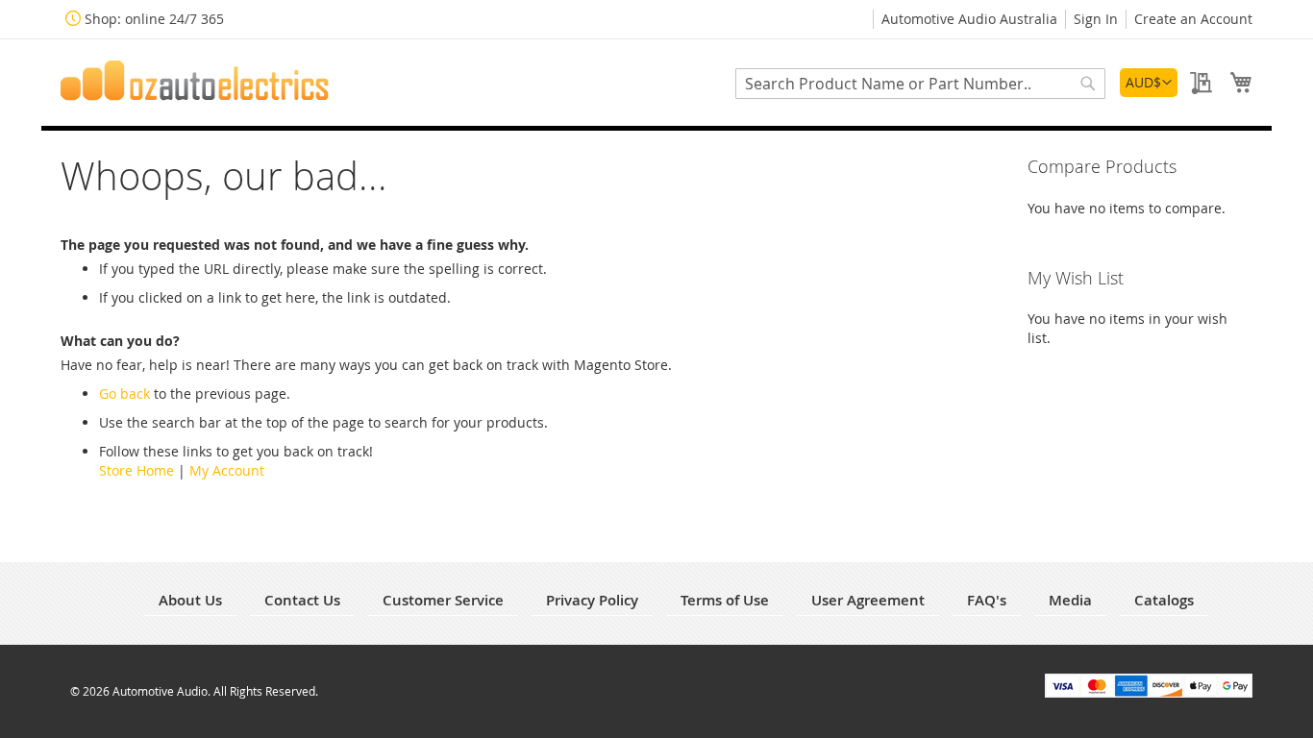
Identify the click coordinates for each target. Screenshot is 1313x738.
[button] (1148, 82)
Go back (124, 393)
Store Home (136, 470)
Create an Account (1193, 19)
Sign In (1096, 19)
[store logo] (195, 81)
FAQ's (986, 600)
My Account (226, 470)
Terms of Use (725, 600)
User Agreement (868, 600)
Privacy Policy (592, 600)
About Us (190, 600)
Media (1070, 600)
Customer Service (443, 600)
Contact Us (302, 600)
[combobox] (920, 83)
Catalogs (1164, 600)
